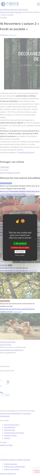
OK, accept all (20, 243)
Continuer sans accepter (20, 247)
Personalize (20, 251)
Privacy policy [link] (20, 255)
